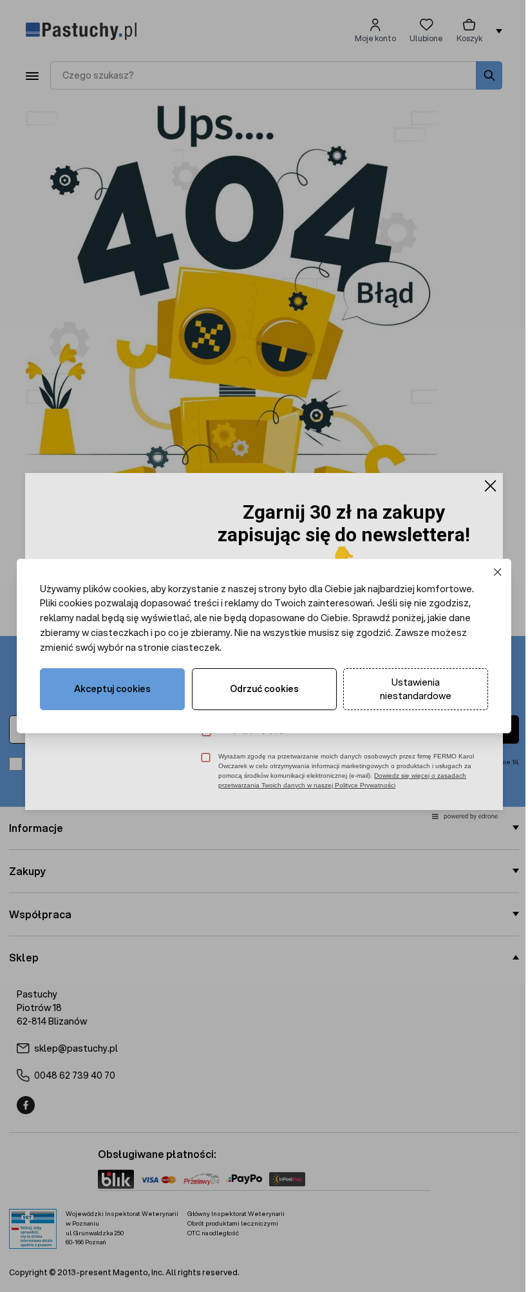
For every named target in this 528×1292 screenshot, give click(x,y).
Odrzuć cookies (264, 688)
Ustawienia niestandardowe (415, 689)
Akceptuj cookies (112, 688)
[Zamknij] (498, 572)
